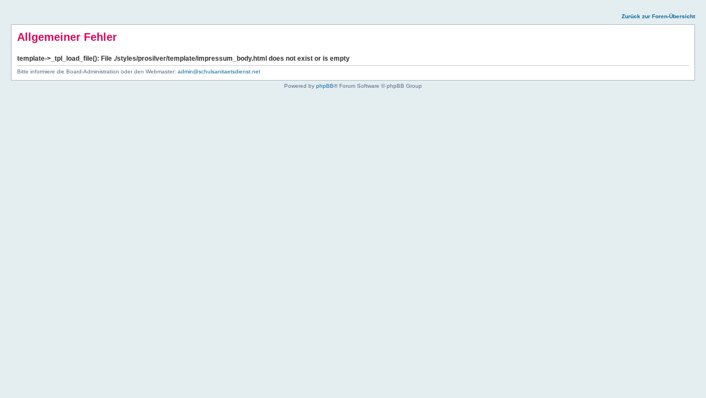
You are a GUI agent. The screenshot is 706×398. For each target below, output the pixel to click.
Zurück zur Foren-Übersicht (658, 16)
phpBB (325, 86)
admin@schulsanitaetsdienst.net (219, 71)
